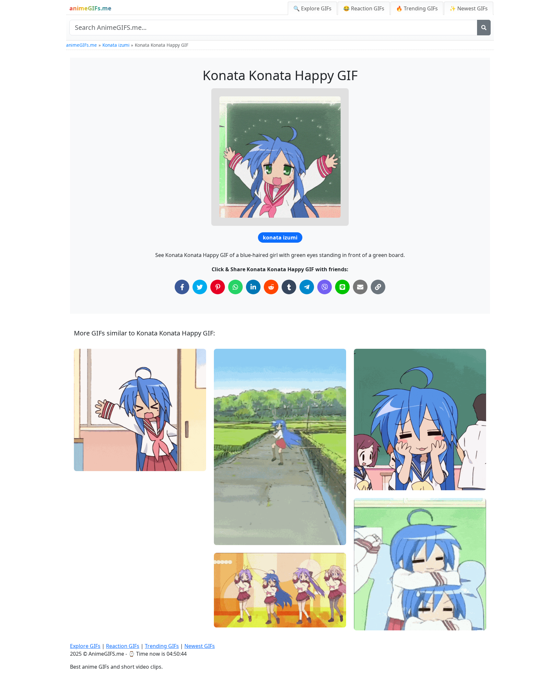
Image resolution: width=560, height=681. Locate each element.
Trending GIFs (162, 646)
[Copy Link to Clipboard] (378, 287)
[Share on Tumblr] (289, 287)
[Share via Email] (360, 287)
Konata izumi (116, 45)
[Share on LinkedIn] (253, 287)
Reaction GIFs (122, 646)
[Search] (484, 27)
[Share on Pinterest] (217, 287)
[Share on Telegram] (306, 287)
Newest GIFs (199, 646)
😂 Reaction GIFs (363, 8)
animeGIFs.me (81, 45)
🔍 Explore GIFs (312, 8)
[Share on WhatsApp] (235, 287)
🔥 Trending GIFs (417, 8)
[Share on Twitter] (199, 287)
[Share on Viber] (324, 287)
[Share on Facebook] (182, 287)
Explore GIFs (85, 646)
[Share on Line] (342, 287)
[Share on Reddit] (271, 287)
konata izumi (280, 237)
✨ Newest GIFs (468, 8)
